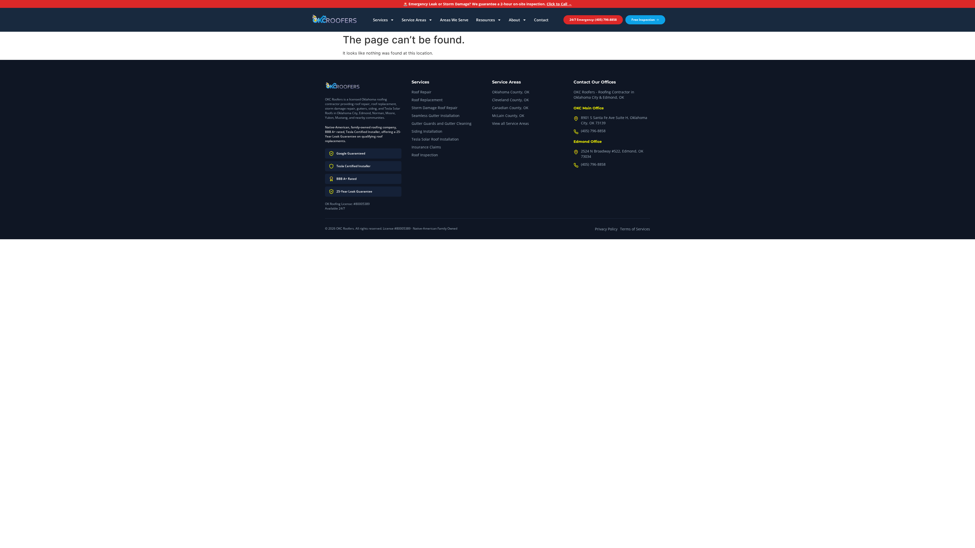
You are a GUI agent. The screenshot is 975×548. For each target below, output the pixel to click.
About (514, 19)
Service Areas (414, 19)
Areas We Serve (454, 19)
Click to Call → (559, 4)
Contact (541, 19)
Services (380, 19)
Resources (485, 19)
